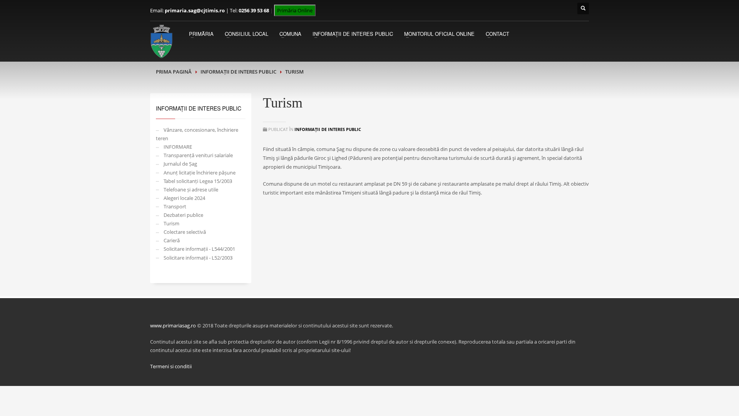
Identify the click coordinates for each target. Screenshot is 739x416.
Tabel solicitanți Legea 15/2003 (198, 181)
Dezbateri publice (183, 214)
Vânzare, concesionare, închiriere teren (197, 134)
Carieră (172, 240)
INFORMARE (178, 146)
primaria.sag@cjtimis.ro (195, 10)
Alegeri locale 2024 (184, 198)
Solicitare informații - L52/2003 (198, 257)
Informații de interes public (353, 33)
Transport (175, 206)
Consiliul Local (246, 33)
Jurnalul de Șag (180, 163)
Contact (497, 33)
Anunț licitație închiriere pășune (200, 172)
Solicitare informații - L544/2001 (199, 248)
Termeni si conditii (171, 366)
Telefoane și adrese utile (191, 189)
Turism (171, 223)
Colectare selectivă (185, 231)
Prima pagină (174, 71)
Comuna (290, 33)
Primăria (201, 33)
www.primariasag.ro (173, 325)
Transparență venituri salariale (198, 155)
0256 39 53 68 (254, 10)
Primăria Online (295, 10)
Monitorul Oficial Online (439, 33)
